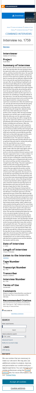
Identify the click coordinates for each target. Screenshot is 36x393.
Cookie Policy (11, 375)
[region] (18, 373)
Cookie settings (18, 388)
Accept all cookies (18, 381)
